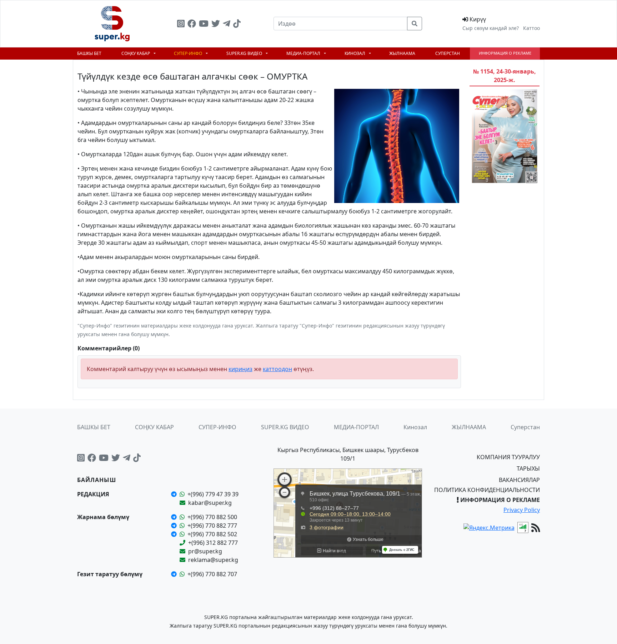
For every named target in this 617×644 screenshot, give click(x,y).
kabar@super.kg (210, 503)
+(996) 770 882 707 (212, 574)
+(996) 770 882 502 (212, 534)
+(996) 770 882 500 (212, 517)
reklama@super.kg (213, 560)
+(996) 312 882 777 (213, 543)
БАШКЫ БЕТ (89, 53)
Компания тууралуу (508, 457)
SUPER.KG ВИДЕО (244, 53)
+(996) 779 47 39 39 (213, 494)
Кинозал (355, 53)
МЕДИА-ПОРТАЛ (303, 53)
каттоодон (277, 369)
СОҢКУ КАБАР (136, 53)
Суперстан (447, 53)
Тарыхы (528, 468)
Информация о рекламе (505, 53)
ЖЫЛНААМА (402, 53)
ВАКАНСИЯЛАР (519, 480)
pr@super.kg (205, 551)
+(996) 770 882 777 (212, 525)
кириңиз (240, 369)
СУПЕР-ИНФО (188, 53)
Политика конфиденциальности (487, 490)
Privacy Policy (521, 510)
